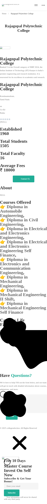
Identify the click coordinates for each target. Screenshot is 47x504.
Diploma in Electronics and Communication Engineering (15, 266)
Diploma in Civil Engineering (19, 222)
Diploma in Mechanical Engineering (14, 281)
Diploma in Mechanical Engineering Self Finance (23, 308)
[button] (23, 179)
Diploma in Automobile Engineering (14, 211)
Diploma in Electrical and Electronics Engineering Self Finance (23, 248)
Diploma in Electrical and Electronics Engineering (23, 233)
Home (4, 14)
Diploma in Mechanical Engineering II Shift (23, 294)
